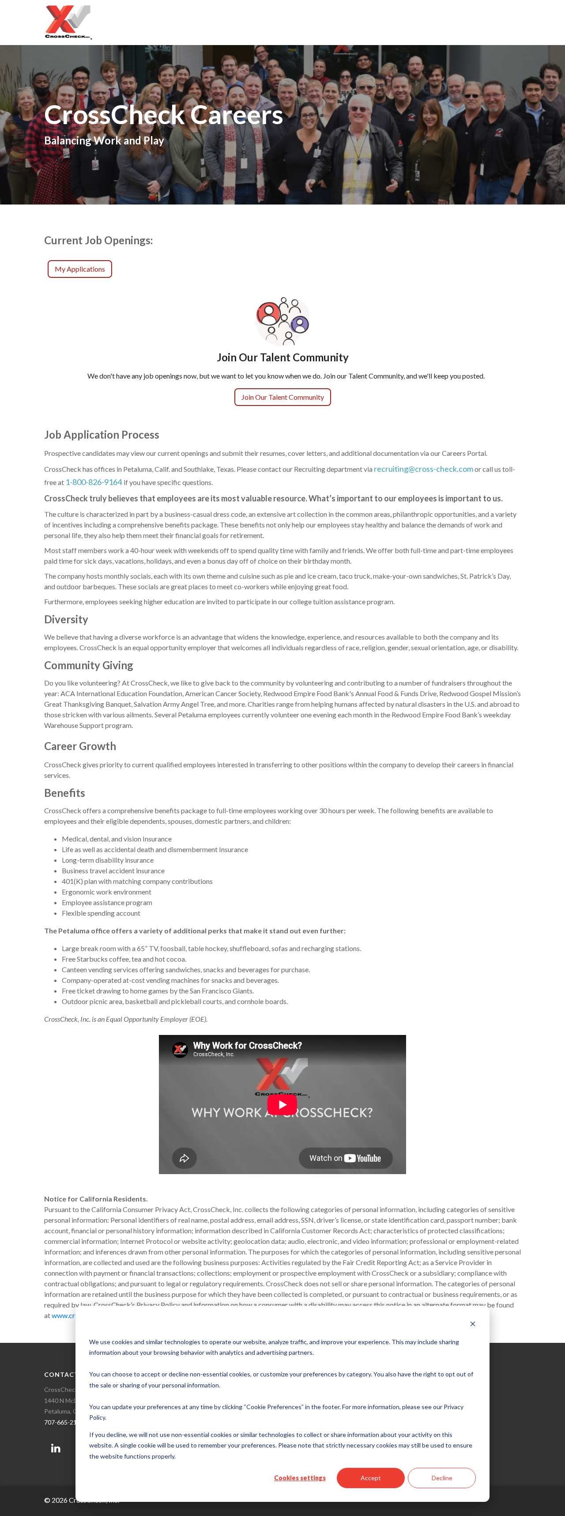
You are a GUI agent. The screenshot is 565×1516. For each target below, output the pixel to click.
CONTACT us (67, 1374)
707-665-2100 (64, 1422)
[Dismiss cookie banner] (473, 1324)
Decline (442, 1478)
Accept (371, 1478)
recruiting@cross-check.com (423, 469)
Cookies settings (300, 1478)
